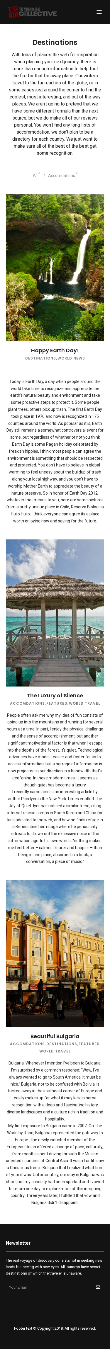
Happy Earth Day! (55, 350)
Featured (56, 703)
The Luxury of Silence (55, 695)
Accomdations (27, 703)
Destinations (40, 358)
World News (71, 358)
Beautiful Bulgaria (55, 1036)
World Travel (84, 703)
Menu (99, 12)
